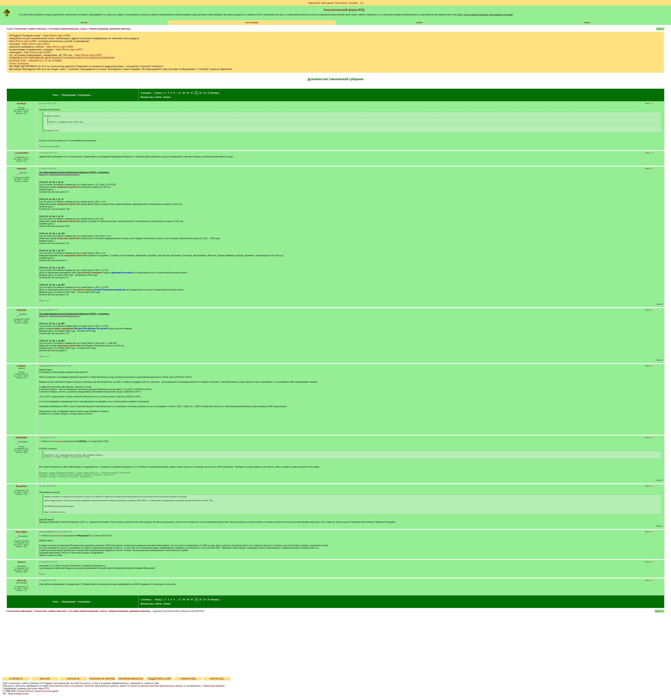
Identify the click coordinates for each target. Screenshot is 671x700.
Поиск (587, 23)
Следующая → (85, 95)
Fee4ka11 (21, 103)
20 (191, 93)
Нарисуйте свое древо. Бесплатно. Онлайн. (333, 2)
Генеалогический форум (19, 611)
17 (179, 93)
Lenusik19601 (21, 153)
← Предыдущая (67, 95)
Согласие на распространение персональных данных (155, 685)
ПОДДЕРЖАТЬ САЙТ (159, 678)
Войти (419, 23)
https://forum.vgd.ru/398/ (23, 41)
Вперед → (216, 93)
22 (200, 93)
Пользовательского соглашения (66, 685)
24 (208, 93)
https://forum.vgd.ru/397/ (88, 55)
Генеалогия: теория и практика (30, 29)
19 (187, 93)
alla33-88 (21, 580)
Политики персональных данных (101, 685)
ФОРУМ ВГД (216, 678)
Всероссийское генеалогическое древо (37, 691)
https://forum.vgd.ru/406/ (59, 46)
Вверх (647, 103)
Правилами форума (213, 685)
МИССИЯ (45, 678)
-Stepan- (167, 97)
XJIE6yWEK (21, 437)
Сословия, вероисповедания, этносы (68, 29)
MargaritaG (21, 486)
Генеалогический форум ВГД (344, 9)
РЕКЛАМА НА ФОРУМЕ (102, 678)
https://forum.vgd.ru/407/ (69, 49)
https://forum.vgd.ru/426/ (37, 52)
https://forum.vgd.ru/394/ (56, 35)
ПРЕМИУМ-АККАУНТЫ (130, 678)
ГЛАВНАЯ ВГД (188, 678)
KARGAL (21, 366)
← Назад (156, 93)
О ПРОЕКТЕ (16, 678)
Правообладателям (18, 693)
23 (204, 93)
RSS (47, 688)
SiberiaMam (21, 532)
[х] (361, 2)
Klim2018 (21, 168)
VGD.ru (84, 23)
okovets (21, 562)
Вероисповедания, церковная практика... (110, 29)
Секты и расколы (19, 63)
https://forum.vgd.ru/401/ (35, 43)
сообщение (57, 441)
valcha (158, 97)
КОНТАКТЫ (73, 678)
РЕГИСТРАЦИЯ (251, 23)
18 (183, 93)
